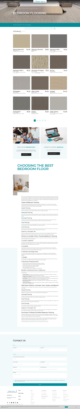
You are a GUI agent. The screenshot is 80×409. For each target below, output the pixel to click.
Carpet (22, 209)
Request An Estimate (67, 3)
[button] (73, 4)
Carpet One (14, 8)
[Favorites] (74, 4)
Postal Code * (15, 367)
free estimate (32, 321)
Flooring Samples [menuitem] (44, 394)
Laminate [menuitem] (32, 399)
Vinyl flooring (23, 224)
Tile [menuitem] (31, 400)
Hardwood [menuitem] (32, 396)
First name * (15, 347)
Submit (40, 384)
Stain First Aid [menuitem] (54, 394)
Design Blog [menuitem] (43, 398)
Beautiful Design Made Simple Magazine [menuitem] (45, 396)
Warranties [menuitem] (54, 399)
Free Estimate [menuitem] (33, 402)
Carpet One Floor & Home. (13, 404)
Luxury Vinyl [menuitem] (32, 394)
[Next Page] (48, 120)
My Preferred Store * (43, 367)
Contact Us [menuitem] (64, 397)
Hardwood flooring (24, 214)
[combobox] (39, 29)
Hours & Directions (58, 3)
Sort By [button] (23, 31)
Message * (14, 372)
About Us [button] (16, 3)
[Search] (55, 29)
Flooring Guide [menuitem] (54, 396)
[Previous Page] (32, 120)
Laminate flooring (24, 219)
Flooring (19, 8)
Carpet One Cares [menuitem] (66, 396)
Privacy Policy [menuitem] (65, 400)
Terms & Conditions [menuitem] (66, 399)
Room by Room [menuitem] (65, 394)
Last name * (42, 347)
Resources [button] (11, 3)
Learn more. (6, 407)
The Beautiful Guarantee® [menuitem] (56, 397)
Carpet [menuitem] (32, 397)
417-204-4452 (17, 1)
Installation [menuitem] (54, 400)
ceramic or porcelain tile (40, 233)
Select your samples (53, 153)
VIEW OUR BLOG (25, 154)
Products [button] (5, 3)
